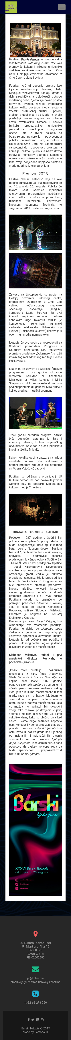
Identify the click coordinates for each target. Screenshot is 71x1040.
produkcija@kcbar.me (24, 982)
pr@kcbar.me (35, 978)
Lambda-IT (41, 1032)
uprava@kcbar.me (49, 982)
